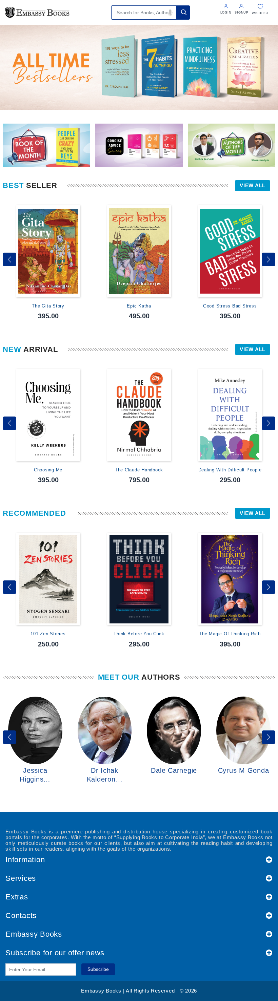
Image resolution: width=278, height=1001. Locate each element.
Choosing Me (48, 469)
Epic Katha (139, 305)
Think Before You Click (139, 633)
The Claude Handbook (139, 469)
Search (183, 12)
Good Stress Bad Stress (230, 305)
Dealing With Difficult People (230, 469)
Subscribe (98, 969)
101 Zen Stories (48, 633)
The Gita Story (48, 305)
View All (252, 185)
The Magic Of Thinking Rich (230, 633)
